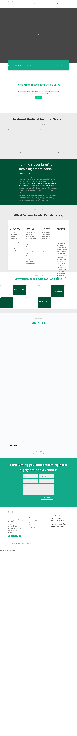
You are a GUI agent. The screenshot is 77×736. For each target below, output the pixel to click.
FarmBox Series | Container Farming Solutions (24, 390)
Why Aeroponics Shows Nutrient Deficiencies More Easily (28, 352)
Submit (47, 498)
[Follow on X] (14, 536)
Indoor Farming (14, 336)
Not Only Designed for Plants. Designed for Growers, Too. (28, 333)
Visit (38, 97)
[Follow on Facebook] (12, 536)
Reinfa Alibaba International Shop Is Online (38, 84)
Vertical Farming (14, 392)
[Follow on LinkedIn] (9, 536)
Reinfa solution (33, 518)
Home (31, 515)
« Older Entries (13, 446)
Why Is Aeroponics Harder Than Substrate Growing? (26, 371)
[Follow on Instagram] (20, 536)
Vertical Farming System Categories (21, 408)
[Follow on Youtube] (17, 536)
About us (59, 4)
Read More (38, 452)
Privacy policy (33, 527)
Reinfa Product (48, 4)
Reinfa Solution (37, 4)
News (67, 4)
